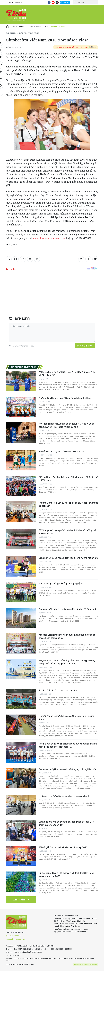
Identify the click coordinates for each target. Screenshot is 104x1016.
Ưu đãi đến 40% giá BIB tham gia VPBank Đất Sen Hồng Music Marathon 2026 (66, 874)
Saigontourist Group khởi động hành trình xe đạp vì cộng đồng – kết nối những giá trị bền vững (67, 662)
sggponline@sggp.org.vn (16, 939)
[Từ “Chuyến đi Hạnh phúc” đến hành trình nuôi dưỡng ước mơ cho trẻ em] (21, 539)
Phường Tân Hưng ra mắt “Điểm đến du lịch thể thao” (65, 398)
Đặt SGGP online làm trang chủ (85, 964)
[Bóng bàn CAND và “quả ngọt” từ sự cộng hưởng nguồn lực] (21, 566)
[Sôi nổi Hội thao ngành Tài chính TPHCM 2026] (21, 460)
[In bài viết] (37, 259)
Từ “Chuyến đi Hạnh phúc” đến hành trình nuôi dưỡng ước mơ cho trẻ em (68, 532)
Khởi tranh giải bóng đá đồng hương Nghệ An (61, 583)
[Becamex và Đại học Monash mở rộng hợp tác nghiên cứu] (21, 778)
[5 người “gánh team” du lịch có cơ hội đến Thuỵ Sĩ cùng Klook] (21, 725)
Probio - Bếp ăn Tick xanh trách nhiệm (58, 690)
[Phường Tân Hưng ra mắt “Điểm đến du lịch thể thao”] (21, 407)
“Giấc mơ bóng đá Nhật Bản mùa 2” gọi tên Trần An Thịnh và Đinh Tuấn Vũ (67, 374)
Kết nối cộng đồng (58, 27)
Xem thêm (19, 899)
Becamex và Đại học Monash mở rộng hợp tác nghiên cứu (67, 769)
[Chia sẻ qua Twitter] (95, 259)
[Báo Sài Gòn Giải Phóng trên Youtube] (53, 2)
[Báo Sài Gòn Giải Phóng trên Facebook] (49, 2)
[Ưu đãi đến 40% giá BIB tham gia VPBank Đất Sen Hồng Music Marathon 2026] (21, 882)
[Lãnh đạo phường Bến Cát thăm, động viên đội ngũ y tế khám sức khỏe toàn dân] (21, 830)
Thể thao (11, 33)
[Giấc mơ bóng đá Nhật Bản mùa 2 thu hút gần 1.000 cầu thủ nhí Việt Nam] (21, 486)
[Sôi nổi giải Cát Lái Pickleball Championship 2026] (21, 856)
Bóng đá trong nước (19, 27)
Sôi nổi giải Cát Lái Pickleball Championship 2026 (63, 847)
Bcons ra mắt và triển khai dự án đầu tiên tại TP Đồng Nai (67, 609)
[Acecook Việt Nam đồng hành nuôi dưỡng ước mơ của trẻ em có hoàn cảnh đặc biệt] (21, 643)
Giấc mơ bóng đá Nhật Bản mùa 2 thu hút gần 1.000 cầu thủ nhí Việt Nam (68, 479)
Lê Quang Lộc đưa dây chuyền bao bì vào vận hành (64, 796)
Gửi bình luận (86, 346)
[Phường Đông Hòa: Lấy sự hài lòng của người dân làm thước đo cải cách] (21, 511)
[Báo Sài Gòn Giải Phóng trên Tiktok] (57, 2)
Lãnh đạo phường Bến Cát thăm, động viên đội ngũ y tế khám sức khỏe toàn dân (66, 823)
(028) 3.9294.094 (13, 936)
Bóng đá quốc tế (35, 27)
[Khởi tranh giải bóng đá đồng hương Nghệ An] (21, 592)
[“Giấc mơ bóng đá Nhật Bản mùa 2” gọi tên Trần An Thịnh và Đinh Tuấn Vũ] (21, 381)
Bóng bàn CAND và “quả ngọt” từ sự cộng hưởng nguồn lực (68, 558)
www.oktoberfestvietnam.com (48, 238)
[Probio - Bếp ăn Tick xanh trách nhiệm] (21, 699)
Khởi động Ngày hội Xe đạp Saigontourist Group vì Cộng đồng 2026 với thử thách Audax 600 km (66, 425)
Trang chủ (8, 26)
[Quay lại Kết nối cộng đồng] (9, 259)
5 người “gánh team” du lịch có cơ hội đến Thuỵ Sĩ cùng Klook (66, 717)
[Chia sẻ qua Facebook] (88, 259)
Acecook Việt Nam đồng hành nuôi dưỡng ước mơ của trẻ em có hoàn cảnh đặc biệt (67, 636)
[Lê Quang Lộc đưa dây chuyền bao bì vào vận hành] (21, 805)
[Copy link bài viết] (30, 259)
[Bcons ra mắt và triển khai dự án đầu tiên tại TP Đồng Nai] (21, 618)
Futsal (46, 27)
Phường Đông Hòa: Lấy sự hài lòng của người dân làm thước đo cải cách (68, 504)
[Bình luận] (16, 259)
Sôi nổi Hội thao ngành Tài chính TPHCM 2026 (61, 451)
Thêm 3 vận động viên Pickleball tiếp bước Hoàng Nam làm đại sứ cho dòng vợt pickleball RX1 (68, 745)
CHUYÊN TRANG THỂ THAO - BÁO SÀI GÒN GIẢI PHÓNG (16, 15)
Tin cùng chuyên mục (23, 367)
